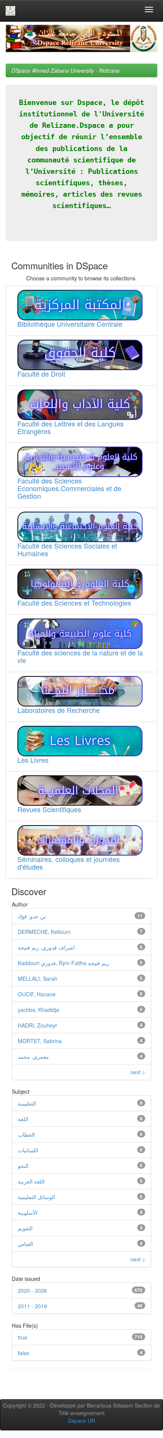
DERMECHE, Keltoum (44, 931)
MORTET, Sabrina (40, 1041)
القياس (25, 1243)
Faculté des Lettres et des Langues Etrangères (70, 427)
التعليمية (27, 1103)
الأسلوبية (28, 1212)
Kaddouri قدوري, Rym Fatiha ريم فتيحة (63, 963)
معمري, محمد (33, 1056)
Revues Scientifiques (49, 809)
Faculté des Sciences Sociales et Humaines (67, 549)
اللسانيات (28, 1150)
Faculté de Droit (41, 374)
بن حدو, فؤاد (32, 916)
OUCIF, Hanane (37, 994)
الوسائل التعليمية (36, 1197)
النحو (23, 1165)
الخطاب (26, 1134)
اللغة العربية (31, 1181)
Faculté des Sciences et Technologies (74, 603)
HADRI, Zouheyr (37, 1025)
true (22, 1337)
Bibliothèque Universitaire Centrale (69, 324)
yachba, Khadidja (38, 1009)
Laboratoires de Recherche (58, 710)
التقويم (25, 1228)
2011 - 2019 (32, 1306)
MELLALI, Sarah (37, 978)
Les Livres (33, 760)
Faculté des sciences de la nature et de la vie (80, 656)
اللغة (23, 1119)
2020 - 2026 (32, 1290)
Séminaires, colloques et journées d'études (68, 863)
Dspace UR (81, 1420)
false (23, 1353)
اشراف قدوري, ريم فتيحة (46, 947)
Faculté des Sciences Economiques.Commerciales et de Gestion (69, 488)
